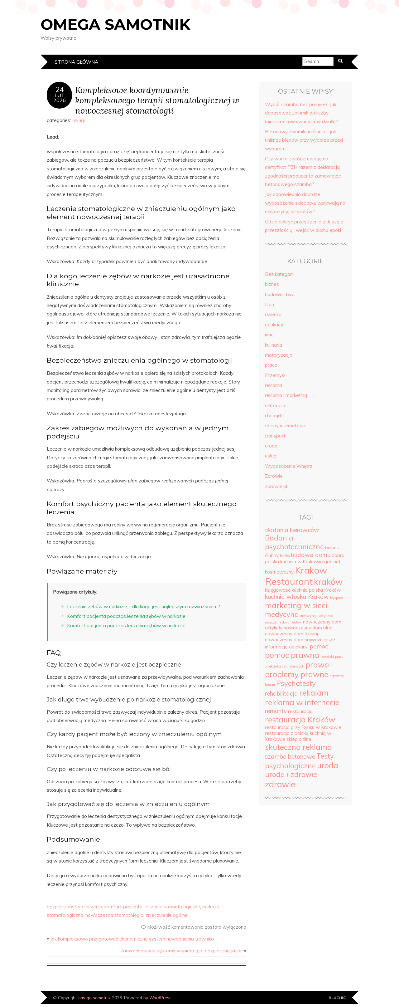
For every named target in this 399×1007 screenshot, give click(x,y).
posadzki (327, 656)
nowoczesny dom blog (308, 628)
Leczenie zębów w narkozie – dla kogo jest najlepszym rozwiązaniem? (143, 606)
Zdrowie (274, 476)
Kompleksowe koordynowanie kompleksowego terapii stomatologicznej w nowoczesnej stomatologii (157, 100)
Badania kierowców (292, 530)
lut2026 (59, 97)
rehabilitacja (281, 693)
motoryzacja (278, 355)
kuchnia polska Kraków (316, 590)
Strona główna (76, 62)
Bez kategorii (279, 274)
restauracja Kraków (300, 719)
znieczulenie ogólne (167, 915)
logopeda (336, 597)
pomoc (319, 646)
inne (269, 335)
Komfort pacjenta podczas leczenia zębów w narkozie (126, 616)
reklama (273, 385)
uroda (271, 446)
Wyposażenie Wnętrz (288, 466)
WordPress (160, 997)
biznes (272, 284)
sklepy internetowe (285, 425)
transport (275, 436)
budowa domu (310, 555)
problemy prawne (296, 674)
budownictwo (280, 294)
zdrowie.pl (276, 486)
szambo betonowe (290, 756)
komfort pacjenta (123, 907)
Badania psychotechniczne (294, 542)
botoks (285, 556)
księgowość (278, 590)
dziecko (273, 314)
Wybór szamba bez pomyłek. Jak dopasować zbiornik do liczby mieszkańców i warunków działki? (301, 113)
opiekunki (299, 647)
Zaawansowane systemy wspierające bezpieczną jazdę (181, 951)
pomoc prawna (292, 655)
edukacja (275, 325)
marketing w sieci (296, 605)
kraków (328, 581)
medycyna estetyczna (316, 615)
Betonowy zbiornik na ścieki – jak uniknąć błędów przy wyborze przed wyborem (304, 140)
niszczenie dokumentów (283, 622)
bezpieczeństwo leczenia (74, 907)
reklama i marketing (286, 395)
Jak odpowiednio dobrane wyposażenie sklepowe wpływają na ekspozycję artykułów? (305, 202)
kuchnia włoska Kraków (297, 596)
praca (271, 365)
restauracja (300, 711)
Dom (270, 304)
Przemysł (275, 375)
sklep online (298, 739)
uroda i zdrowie (291, 774)
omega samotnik (115, 24)
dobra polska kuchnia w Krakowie (304, 558)
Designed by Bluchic (337, 998)
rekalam (314, 692)
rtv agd (273, 415)
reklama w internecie (302, 702)
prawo (317, 664)
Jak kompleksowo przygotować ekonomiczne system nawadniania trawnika (132, 939)
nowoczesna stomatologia (114, 915)
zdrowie (280, 784)
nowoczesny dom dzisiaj (291, 634)
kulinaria (273, 345)
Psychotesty (296, 683)
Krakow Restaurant (296, 576)
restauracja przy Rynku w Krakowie (303, 727)
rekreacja (275, 405)
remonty (276, 711)
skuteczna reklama (298, 747)
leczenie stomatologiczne (172, 907)
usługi (78, 120)
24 (59, 89)
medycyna (282, 614)
